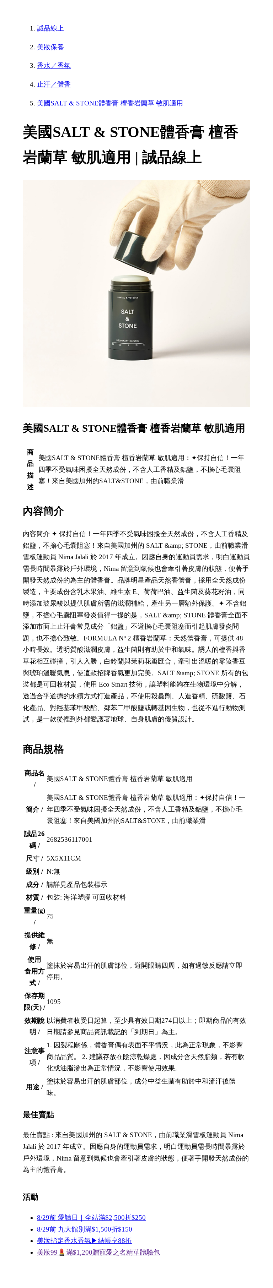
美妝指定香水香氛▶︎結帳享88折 (84, 1240)
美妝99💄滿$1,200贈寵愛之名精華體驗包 (98, 1252)
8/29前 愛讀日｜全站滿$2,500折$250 (91, 1217)
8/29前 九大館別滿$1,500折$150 (84, 1229)
